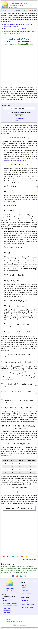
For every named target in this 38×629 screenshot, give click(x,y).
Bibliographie (15, 625)
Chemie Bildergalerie (27, 607)
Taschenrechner (21, 10)
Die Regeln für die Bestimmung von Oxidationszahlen (20, 159)
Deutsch (34, 10)
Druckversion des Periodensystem (26, 601)
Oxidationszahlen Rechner (9, 606)
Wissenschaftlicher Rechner (7, 599)
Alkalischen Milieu (25, 112)
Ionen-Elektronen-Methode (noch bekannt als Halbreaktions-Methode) (18, 25)
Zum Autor (9, 590)
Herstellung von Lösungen (9, 603)
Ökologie (23, 588)
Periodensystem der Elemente (18, 3)
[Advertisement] (19, 66)
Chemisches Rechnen (16, 5)
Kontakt (8, 619)
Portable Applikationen (27, 604)
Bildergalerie (13, 7)
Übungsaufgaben (19, 118)
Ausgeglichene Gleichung (19, 121)
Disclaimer (23, 625)
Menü (3, 10)
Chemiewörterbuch (26, 593)
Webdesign (24, 590)
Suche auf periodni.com (14, 621)
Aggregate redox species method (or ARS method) (20, 32)
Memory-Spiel (6, 613)
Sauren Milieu (13, 112)
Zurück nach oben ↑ (29, 559)
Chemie (23, 585)
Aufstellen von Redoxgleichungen (7, 609)
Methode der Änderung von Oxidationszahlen (18, 29)
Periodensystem (9, 588)
